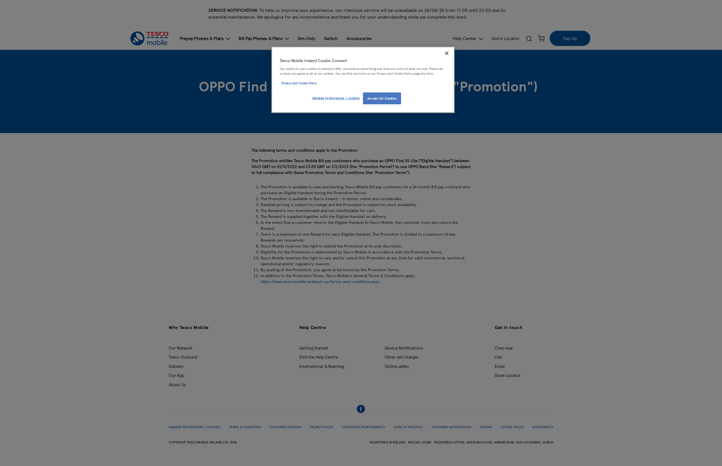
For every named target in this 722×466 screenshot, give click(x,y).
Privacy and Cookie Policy (299, 83)
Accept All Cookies (382, 98)
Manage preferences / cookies (336, 98)
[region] (363, 80)
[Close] (447, 53)
